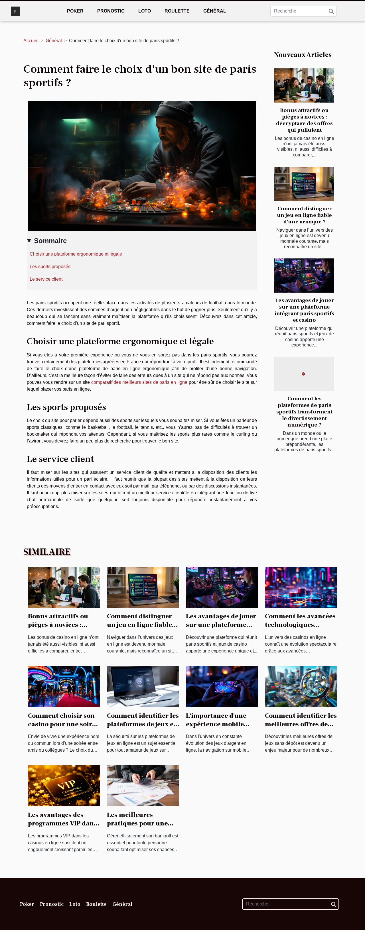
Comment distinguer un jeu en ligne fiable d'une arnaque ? (304, 215)
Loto (144, 11)
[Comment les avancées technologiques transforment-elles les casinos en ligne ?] (301, 586)
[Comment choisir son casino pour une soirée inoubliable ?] (64, 686)
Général (214, 11)
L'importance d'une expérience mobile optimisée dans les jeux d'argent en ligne (219, 728)
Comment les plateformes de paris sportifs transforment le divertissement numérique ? (304, 411)
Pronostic (111, 11)
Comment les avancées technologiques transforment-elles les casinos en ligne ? (300, 629)
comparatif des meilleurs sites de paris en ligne (139, 382)
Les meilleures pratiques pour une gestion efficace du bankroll (137, 828)
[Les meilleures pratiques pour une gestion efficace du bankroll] (143, 785)
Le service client (46, 279)
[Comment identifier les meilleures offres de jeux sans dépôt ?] (301, 686)
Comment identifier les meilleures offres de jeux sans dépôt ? (301, 724)
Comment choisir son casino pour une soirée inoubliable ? (63, 724)
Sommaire (50, 240)
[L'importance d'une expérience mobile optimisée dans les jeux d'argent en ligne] (222, 686)
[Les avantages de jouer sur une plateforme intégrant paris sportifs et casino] (304, 275)
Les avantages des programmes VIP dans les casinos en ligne (62, 823)
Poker (75, 11)
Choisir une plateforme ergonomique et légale (76, 254)
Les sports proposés (50, 266)
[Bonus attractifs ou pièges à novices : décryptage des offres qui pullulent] (304, 85)
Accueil (30, 40)
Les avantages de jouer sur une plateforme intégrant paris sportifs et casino (304, 310)
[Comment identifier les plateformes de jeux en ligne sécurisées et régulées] (143, 686)
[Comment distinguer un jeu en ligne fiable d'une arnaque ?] (304, 184)
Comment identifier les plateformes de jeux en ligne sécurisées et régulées (143, 728)
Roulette (177, 11)
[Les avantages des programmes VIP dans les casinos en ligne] (64, 785)
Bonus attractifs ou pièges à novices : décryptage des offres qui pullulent (304, 120)
